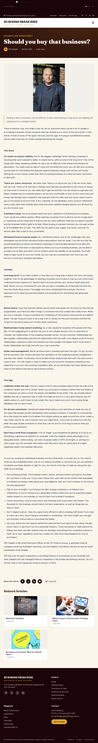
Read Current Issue (11, 710)
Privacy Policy (89, 739)
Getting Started (57, 685)
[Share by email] (40, 581)
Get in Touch (59, 722)
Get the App (73, 15)
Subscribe (62, 15)
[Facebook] (82, 16)
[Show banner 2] (86, 6)
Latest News (8, 714)
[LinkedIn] (93, 16)
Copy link (52, 581)
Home (53, 682)
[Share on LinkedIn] (34, 581)
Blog (5, 717)
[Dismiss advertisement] (92, 6)
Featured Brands (57, 695)
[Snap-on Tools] (49, 6)
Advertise (53, 15)
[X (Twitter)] (86, 16)
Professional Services (60, 692)
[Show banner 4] (89, 6)
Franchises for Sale (59, 688)
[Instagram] (89, 16)
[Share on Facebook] (22, 581)
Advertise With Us (11, 727)
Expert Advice (57, 698)
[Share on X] (28, 581)
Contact (79, 739)
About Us (71, 739)
